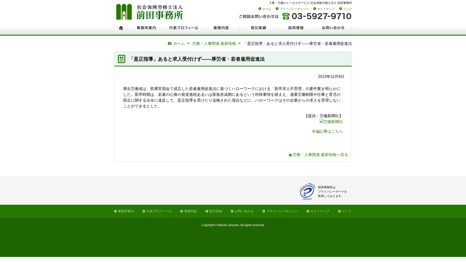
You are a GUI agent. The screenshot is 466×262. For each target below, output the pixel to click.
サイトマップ (326, 9)
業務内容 (190, 211)
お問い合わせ (244, 211)
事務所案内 (126, 211)
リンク (347, 9)
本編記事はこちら (327, 131)
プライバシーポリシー (294, 9)
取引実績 (215, 211)
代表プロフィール (159, 211)
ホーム (266, 9)
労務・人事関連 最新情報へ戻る (320, 155)
